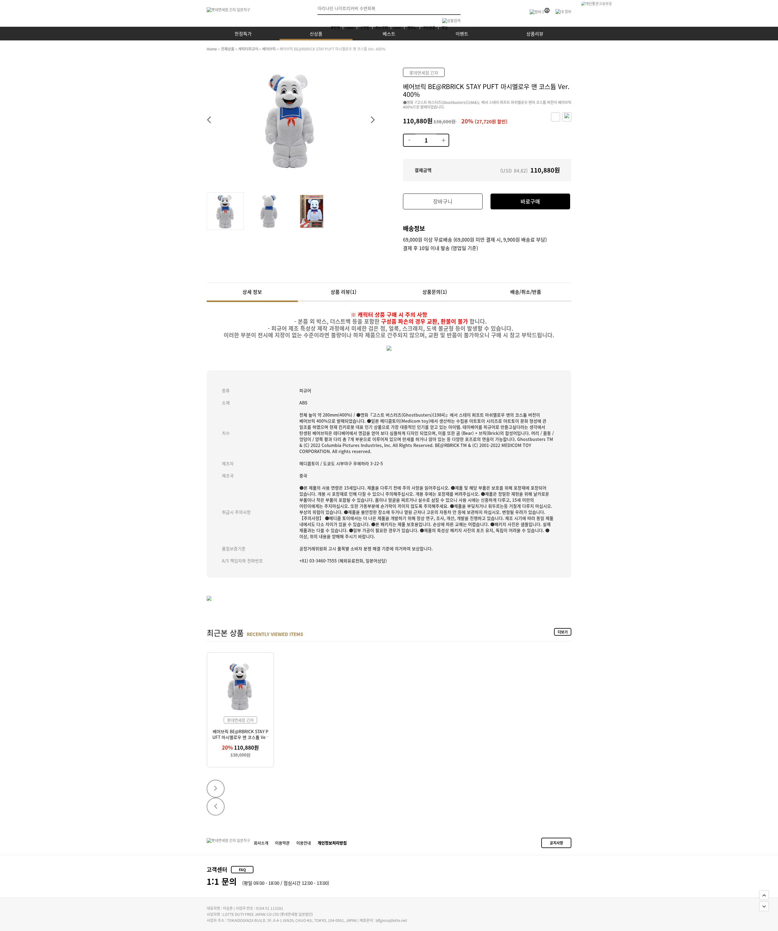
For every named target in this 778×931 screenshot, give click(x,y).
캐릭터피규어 (248, 48)
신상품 (316, 33)
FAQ (242, 869)
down (409, 136)
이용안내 (303, 843)
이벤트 (462, 33)
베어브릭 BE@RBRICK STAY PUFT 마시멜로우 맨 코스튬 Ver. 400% (240, 737)
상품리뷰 (534, 33)
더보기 (563, 631)
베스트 (389, 33)
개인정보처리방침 (332, 843)
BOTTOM (764, 906)
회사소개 (261, 843)
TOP (764, 895)
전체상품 (227, 48)
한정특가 (243, 33)
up (443, 136)
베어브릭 (269, 48)
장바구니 (443, 201)
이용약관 (282, 843)
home (212, 48)
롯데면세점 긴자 (423, 73)
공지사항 (556, 842)
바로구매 (530, 201)
